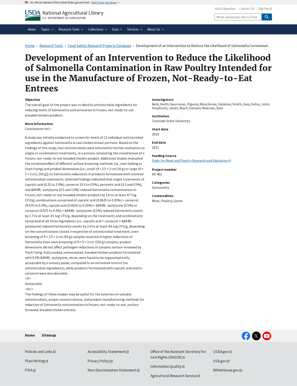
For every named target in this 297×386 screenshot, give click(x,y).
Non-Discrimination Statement (112, 370)
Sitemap (49, 335)
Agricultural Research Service (173, 375)
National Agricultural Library (72, 13)
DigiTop (263, 9)
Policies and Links (38, 351)
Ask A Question (225, 8)
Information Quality (165, 366)
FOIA (28, 370)
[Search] (267, 16)
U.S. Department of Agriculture (64, 18)
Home (30, 335)
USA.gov (219, 361)
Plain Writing (35, 361)
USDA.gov (221, 351)
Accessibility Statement (106, 351)
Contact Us (247, 8)
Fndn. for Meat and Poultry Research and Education (190, 160)
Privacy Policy (98, 361)
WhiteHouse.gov (226, 370)
